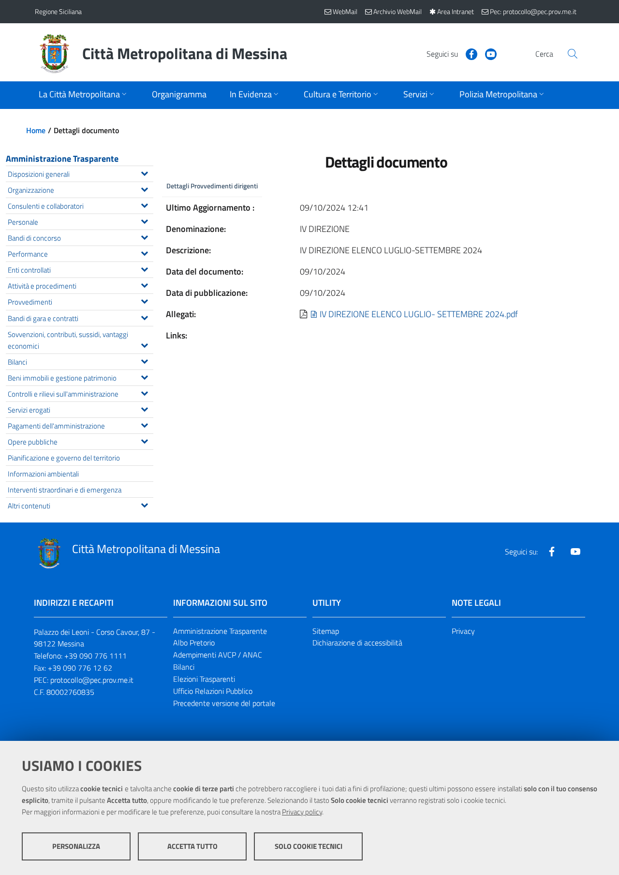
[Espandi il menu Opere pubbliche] (144, 440)
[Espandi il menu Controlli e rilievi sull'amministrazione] (144, 392)
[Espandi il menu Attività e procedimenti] (144, 284)
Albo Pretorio (194, 642)
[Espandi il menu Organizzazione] (144, 188)
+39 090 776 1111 (95, 655)
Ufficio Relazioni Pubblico (212, 691)
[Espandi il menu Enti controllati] (144, 268)
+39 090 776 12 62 (80, 668)
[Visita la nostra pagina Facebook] (467, 53)
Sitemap (325, 631)
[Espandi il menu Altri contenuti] (144, 504)
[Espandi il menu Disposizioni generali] (144, 172)
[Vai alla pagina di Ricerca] (572, 53)
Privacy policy (302, 811)
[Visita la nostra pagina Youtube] (487, 53)
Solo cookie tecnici (308, 846)
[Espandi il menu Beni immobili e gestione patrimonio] (144, 376)
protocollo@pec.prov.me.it (91, 680)
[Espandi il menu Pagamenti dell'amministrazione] (144, 424)
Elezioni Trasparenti (204, 679)
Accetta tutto (192, 846)
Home (35, 130)
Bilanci (183, 667)
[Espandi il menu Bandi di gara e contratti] (144, 316)
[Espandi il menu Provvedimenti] (144, 300)
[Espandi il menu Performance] (144, 252)
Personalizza (76, 846)
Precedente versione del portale (224, 703)
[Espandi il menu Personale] (144, 220)
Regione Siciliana (58, 11)
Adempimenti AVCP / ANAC (217, 654)
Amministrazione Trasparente (62, 158)
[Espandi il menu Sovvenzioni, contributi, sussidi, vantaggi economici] (144, 344)
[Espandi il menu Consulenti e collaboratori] (144, 204)
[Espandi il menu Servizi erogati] (144, 408)
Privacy (463, 631)
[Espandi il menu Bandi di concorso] (144, 236)
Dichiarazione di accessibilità (357, 642)
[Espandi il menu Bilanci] (144, 360)
